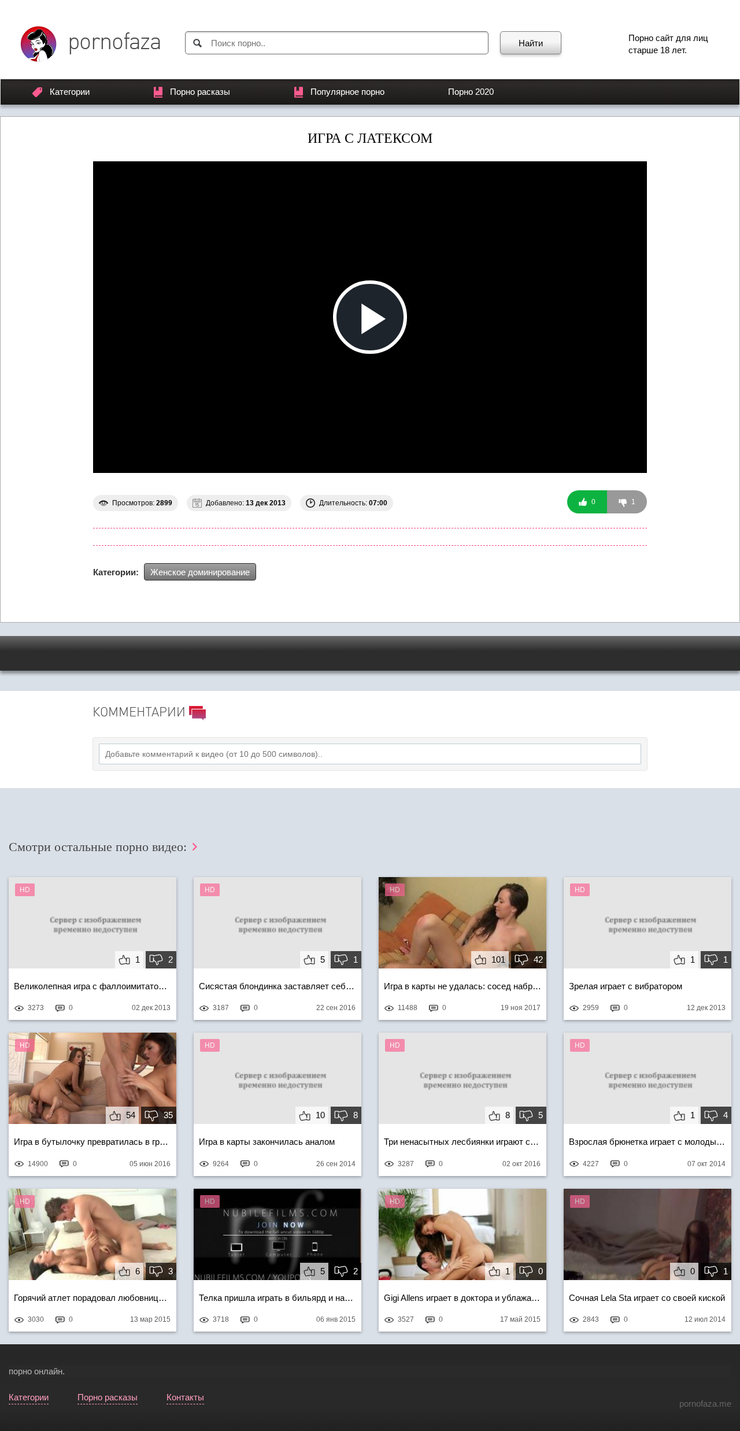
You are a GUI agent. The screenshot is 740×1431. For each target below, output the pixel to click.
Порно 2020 (471, 92)
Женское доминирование (200, 572)
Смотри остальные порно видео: (99, 847)
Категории (70, 92)
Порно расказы (200, 92)
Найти (531, 43)
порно (20, 1371)
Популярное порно (347, 92)
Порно (640, 38)
